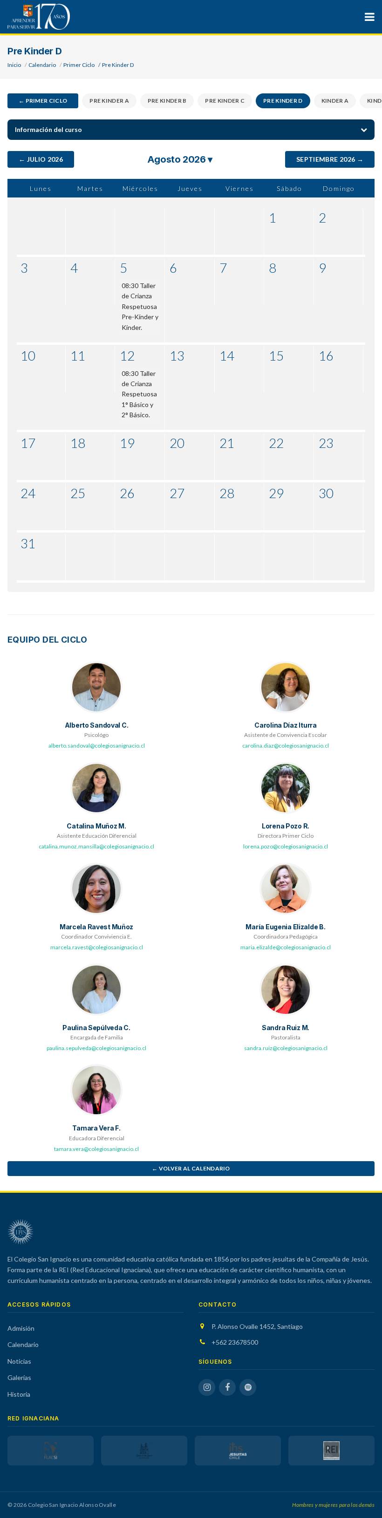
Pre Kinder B (167, 100)
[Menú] (370, 16)
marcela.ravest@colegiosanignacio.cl (96, 947)
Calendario (42, 64)
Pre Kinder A (109, 100)
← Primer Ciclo (43, 100)
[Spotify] (247, 1387)
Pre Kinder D (283, 100)
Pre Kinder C (225, 100)
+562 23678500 (234, 1342)
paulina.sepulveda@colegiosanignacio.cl (96, 1048)
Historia (18, 1394)
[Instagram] (206, 1387)
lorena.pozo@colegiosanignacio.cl (285, 846)
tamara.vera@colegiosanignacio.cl (96, 1148)
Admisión (20, 1328)
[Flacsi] (50, 1450)
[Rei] (331, 1450)
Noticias (19, 1361)
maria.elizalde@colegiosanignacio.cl (285, 947)
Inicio (14, 64)
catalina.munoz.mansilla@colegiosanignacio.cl (96, 846)
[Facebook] (227, 1387)
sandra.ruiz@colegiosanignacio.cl (285, 1048)
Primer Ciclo (79, 64)
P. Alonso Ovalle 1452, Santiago (257, 1326)
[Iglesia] (144, 1450)
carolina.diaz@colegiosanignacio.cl (285, 745)
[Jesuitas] (238, 1450)
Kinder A (334, 100)
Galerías (19, 1377)
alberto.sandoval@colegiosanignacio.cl (96, 745)
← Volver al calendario (191, 1168)
